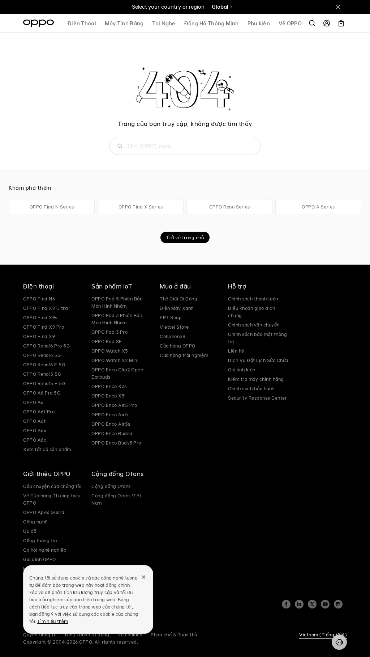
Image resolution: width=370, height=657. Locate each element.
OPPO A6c (34, 439)
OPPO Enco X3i (108, 395)
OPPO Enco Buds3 (111, 433)
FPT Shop (171, 317)
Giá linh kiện (241, 369)
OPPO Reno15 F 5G (44, 383)
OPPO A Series (318, 206)
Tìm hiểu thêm (52, 621)
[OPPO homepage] (38, 23)
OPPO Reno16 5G (42, 355)
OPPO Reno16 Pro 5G (46, 345)
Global (220, 7)
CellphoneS (172, 336)
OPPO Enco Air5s (110, 423)
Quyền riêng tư (39, 634)
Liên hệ (236, 350)
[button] (339, 642)
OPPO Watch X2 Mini (114, 360)
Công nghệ (35, 521)
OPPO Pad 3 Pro (109, 331)
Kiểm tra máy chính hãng (256, 379)
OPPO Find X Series (141, 206)
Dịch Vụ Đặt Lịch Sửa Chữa (258, 360)
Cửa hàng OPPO (177, 345)
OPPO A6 (33, 402)
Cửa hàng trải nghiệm (184, 355)
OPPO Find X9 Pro (43, 326)
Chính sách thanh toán (253, 298)
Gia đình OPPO (39, 559)
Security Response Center (257, 397)
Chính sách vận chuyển (254, 324)
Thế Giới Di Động (178, 298)
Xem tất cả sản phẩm (47, 449)
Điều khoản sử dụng (87, 634)
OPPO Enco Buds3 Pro (116, 442)
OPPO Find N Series (52, 206)
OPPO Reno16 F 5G (44, 364)
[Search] (312, 23)
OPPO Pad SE (106, 341)
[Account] (326, 23)
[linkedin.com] (299, 604)
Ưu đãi (30, 531)
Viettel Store (174, 326)
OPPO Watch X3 (109, 350)
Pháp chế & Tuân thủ (174, 634)
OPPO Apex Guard (44, 512)
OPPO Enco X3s (109, 386)
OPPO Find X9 (39, 336)
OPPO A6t (34, 421)
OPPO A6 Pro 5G (41, 392)
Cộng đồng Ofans (111, 486)
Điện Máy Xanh (177, 308)
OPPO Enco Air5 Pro (114, 405)
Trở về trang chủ (185, 237)
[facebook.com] (286, 604)
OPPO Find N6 (39, 298)
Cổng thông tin (40, 540)
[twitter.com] (312, 604)
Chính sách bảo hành (251, 388)
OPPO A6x (34, 430)
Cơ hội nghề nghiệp (44, 549)
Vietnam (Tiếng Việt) (323, 634)
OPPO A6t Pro (39, 411)
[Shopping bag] (341, 23)
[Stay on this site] (338, 7)
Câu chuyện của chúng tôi (52, 486)
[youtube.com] (325, 604)
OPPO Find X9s (40, 317)
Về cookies (130, 634)
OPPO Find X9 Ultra (45, 308)
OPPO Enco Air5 (109, 414)
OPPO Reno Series (229, 206)
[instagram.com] (338, 604)
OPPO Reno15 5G (42, 373)
